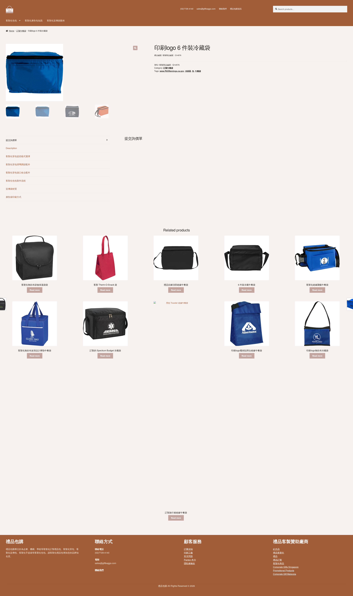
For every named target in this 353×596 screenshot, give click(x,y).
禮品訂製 (277, 559)
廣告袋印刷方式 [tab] (13, 196)
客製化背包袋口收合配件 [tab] (18, 172)
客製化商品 (278, 563)
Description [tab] (11, 148)
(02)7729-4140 (186, 8)
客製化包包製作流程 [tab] (16, 180)
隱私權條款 (189, 563)
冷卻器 (188, 71)
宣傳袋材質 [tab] (11, 188)
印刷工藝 (188, 552)
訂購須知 (188, 549)
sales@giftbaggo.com (206, 8)
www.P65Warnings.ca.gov (172, 71)
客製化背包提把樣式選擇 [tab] (18, 156)
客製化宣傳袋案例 (56, 20)
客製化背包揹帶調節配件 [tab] (18, 164)
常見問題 (188, 556)
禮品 (275, 556)
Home (11, 30)
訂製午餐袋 (21, 30)
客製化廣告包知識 (33, 20)
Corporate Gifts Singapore (286, 567)
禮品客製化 (278, 552)
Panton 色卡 (190, 559)
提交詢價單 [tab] (11, 140)
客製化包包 (11, 20)
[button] (135, 48)
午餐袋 (198, 71)
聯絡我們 (223, 8)
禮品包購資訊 (236, 8)
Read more (35, 290)
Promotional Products (283, 570)
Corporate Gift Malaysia (284, 574)
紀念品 (276, 549)
